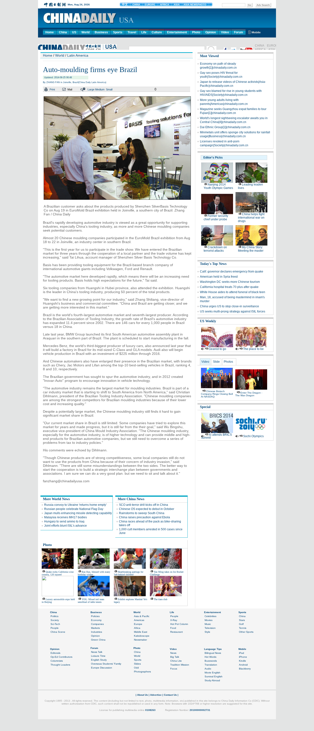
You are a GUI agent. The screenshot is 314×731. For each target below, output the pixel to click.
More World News (56, 499)
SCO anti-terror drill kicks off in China (143, 505)
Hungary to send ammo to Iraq (64, 521)
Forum (238, 32)
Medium (100, 89)
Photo (196, 32)
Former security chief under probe (216, 217)
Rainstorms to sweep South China (141, 513)
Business (101, 32)
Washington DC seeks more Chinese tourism (230, 282)
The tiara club (160, 599)
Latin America (77, 55)
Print (52, 89)
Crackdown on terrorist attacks (215, 249)
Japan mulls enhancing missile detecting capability (78, 513)
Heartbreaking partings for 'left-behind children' (128, 573)
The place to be (253, 349)
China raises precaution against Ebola (144, 517)
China (63, 32)
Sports (117, 32)
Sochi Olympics (253, 436)
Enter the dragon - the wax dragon (248, 394)
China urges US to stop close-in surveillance (229, 306)
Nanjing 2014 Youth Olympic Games (218, 186)
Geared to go (217, 349)
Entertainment (177, 32)
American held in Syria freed (219, 276)
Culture (157, 32)
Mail (69, 89)
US (74, 32)
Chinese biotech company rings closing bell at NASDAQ (217, 394)
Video (225, 32)
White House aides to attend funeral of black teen (232, 292)
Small (109, 89)
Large (91, 89)
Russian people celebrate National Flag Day (73, 509)
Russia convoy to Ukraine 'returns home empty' (75, 505)
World (85, 32)
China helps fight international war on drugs (251, 217)
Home (49, 32)
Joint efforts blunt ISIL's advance (65, 525)
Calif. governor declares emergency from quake (231, 271)
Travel (132, 32)
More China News (131, 499)
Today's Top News (213, 264)
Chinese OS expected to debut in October (146, 509)
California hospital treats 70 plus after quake (229, 287)
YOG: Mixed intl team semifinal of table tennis (91, 600)
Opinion (210, 32)
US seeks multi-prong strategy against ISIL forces (232, 311)
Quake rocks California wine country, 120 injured (58, 573)
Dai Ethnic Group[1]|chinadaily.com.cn (225, 127)
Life (143, 32)
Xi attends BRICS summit (216, 436)
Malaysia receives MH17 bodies (65, 517)
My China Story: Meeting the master (250, 249)
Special (205, 407)
